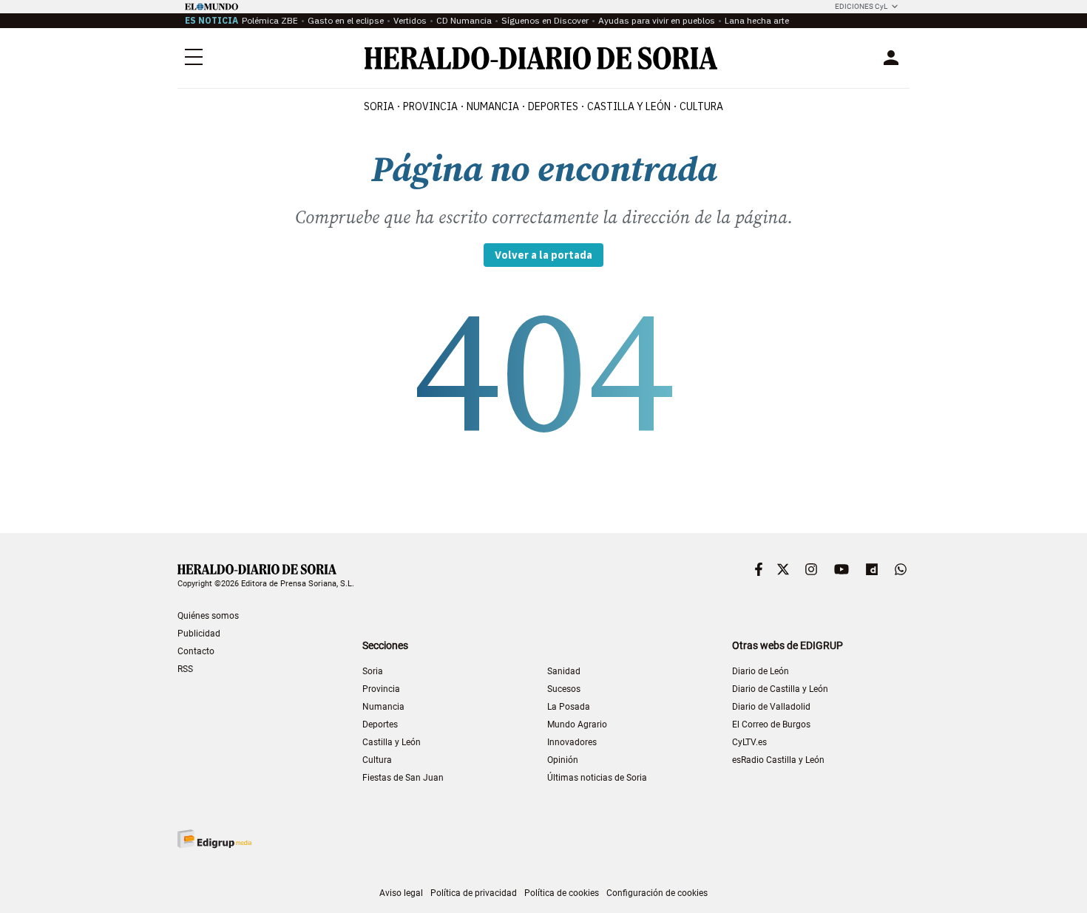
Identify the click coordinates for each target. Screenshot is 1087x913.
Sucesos (563, 689)
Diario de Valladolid (771, 707)
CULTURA (701, 106)
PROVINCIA (430, 106)
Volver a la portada (543, 255)
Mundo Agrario (577, 724)
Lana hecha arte (757, 20)
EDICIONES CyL (861, 6)
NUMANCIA (493, 106)
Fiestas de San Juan (403, 778)
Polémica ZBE (270, 20)
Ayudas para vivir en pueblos (656, 20)
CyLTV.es (749, 742)
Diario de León (760, 671)
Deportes (380, 724)
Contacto (195, 651)
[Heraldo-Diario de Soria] (541, 58)
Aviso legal (401, 893)
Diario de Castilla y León (780, 689)
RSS (185, 669)
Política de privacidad (473, 893)
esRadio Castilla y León (778, 760)
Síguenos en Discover (545, 20)
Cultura (377, 760)
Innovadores (572, 742)
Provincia (381, 689)
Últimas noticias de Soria (597, 778)
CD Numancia (464, 20)
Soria (372, 671)
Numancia (383, 707)
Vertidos (410, 20)
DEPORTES (553, 106)
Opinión (562, 760)
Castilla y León (391, 742)
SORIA (379, 106)
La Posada (568, 707)
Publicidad (198, 633)
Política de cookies (561, 893)
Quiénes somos (208, 616)
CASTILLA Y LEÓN (629, 106)
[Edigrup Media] (214, 838)
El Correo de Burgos (771, 724)
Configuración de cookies (657, 893)
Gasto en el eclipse (346, 20)
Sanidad (563, 671)
